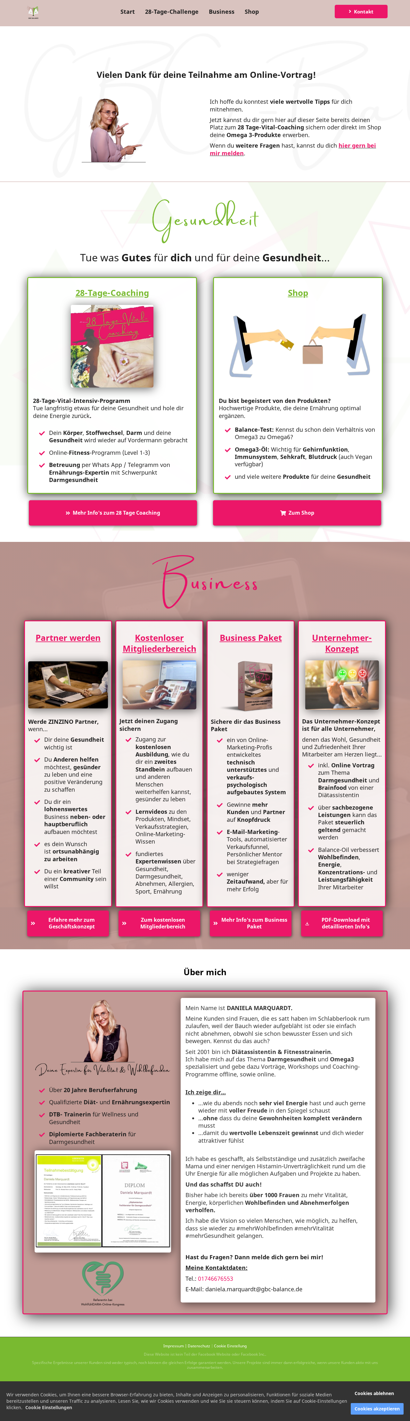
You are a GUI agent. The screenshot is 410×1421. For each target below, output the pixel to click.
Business (221, 11)
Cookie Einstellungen (48, 1407)
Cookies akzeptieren (377, 1409)
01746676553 (215, 1278)
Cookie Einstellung (230, 1346)
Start (127, 11)
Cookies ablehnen (374, 1393)
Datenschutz (199, 1346)
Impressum (173, 1346)
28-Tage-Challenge (172, 11)
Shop (252, 11)
